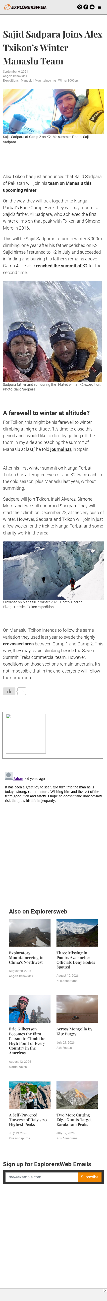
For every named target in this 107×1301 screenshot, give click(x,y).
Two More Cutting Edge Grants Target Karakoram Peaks (74, 1119)
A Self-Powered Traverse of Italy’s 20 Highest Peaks (28, 1119)
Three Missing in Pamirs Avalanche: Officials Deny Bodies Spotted (75, 960)
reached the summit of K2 (62, 265)
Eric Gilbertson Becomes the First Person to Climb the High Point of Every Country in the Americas (27, 1040)
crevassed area (18, 643)
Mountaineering (45, 80)
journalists (61, 449)
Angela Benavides (15, 76)
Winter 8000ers (68, 80)
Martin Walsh (18, 1067)
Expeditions (11, 80)
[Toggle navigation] (99, 7)
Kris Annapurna (67, 981)
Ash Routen (64, 1048)
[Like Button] (9, 691)
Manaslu (27, 80)
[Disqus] (53, 832)
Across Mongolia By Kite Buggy (74, 1031)
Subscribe (89, 1177)
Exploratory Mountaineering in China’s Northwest (26, 957)
